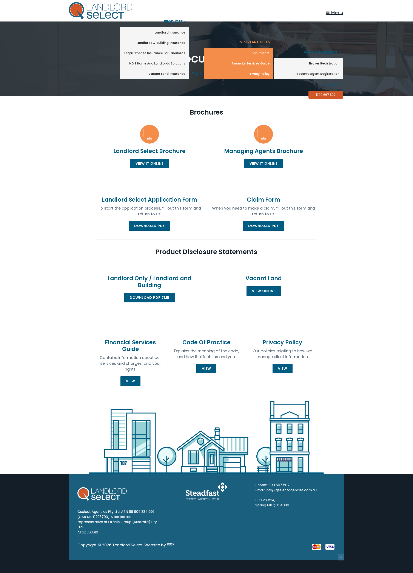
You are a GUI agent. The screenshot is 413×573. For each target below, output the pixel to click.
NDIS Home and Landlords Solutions (157, 63)
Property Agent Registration (317, 74)
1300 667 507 (326, 95)
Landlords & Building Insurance (161, 43)
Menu (336, 12)
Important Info (253, 42)
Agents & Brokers (321, 52)
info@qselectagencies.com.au (291, 490)
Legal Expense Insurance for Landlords (154, 53)
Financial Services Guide (251, 63)
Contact (332, 85)
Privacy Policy (259, 74)
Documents (260, 53)
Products (174, 21)
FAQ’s (197, 73)
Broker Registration (324, 63)
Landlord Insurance (170, 32)
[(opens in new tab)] (149, 137)
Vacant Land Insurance (167, 74)
